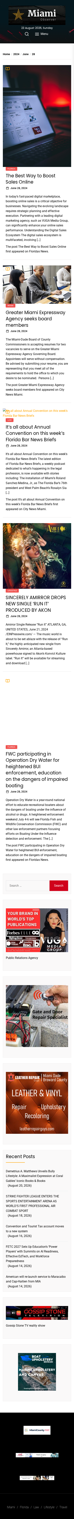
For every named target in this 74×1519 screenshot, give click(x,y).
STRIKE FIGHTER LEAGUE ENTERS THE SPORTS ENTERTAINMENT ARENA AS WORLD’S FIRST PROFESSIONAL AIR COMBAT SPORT (32, 1204)
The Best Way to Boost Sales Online (30, 179)
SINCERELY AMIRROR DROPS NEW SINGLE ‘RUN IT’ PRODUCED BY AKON (36, 603)
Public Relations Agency (22, 958)
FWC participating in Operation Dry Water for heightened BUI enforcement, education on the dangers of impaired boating (37, 770)
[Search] (26, 34)
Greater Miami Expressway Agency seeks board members (35, 318)
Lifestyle (12, 591)
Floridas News (38, 251)
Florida (11, 169)
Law (10, 420)
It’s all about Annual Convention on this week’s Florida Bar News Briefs (35, 433)
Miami (10, 305)
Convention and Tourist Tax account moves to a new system (35, 1229)
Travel (63, 1507)
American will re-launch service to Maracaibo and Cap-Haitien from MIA (36, 1279)
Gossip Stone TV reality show (25, 1325)
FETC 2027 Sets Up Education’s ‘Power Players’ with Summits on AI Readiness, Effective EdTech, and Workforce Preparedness (32, 1254)
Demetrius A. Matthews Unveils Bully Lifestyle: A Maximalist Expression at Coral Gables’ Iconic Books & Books (34, 1176)
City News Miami (34, 509)
